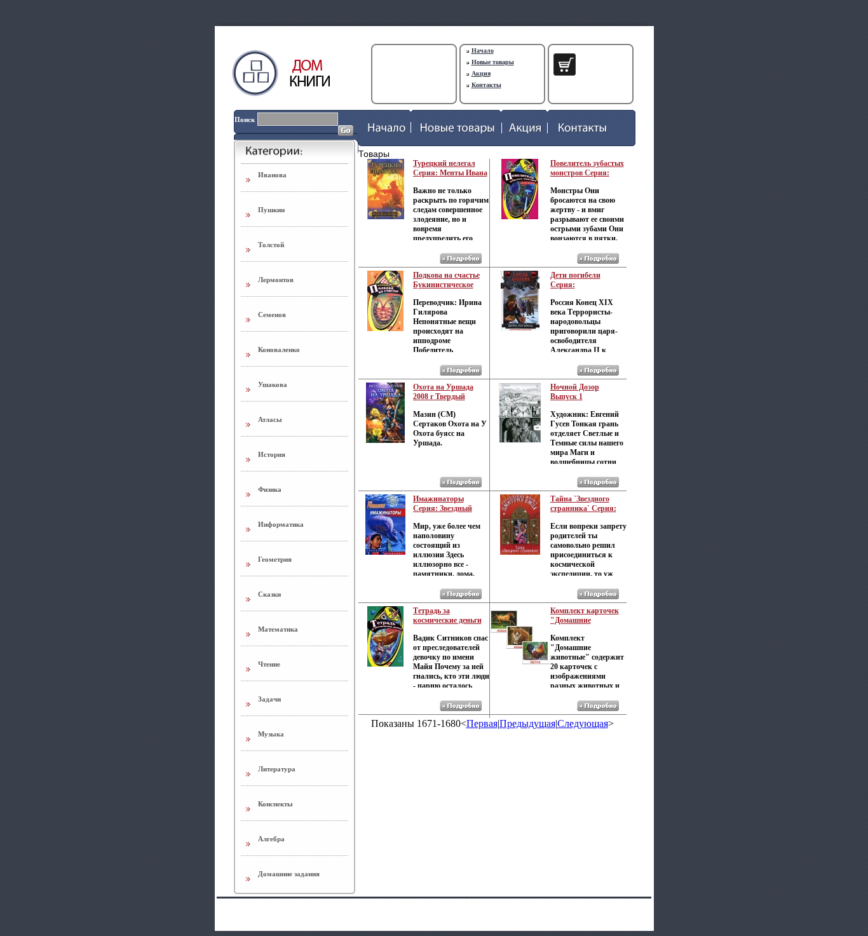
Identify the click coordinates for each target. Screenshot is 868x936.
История (271, 454)
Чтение (269, 664)
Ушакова (272, 384)
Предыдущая (527, 723)
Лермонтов (276, 279)
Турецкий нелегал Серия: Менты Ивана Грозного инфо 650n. (450, 173)
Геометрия (275, 559)
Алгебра (271, 839)
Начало (482, 50)
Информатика (281, 524)
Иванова (272, 175)
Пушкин (271, 210)
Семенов (272, 314)
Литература (276, 769)
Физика (269, 489)
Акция (481, 73)
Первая (482, 723)
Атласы (270, 419)
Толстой (271, 244)
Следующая (582, 723)
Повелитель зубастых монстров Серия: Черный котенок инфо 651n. (587, 177)
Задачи (269, 699)
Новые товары (492, 61)
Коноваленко (279, 349)
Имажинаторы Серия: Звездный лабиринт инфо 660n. (449, 508)
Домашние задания (289, 874)
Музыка (271, 734)
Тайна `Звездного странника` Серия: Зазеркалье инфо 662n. (583, 513)
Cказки (269, 594)
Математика (278, 629)
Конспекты (275, 804)
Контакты (486, 84)
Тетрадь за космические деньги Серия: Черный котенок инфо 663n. (447, 625)
